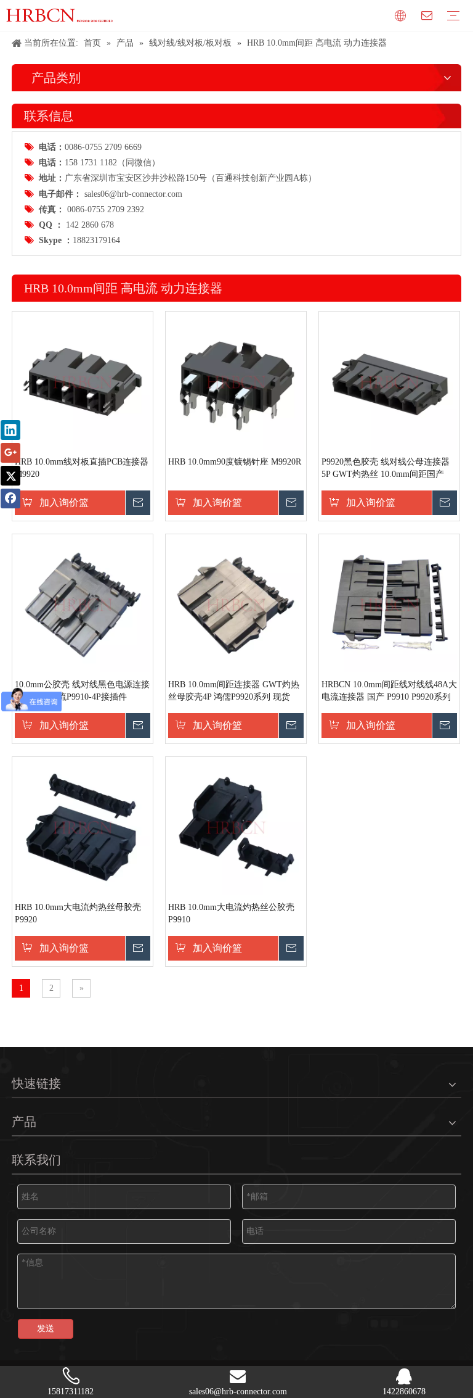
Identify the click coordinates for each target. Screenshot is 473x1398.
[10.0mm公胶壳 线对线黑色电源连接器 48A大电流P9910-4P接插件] (82, 604)
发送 (45, 1328)
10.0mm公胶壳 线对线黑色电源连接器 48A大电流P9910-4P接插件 (82, 690)
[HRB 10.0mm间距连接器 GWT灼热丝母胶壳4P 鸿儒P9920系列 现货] (236, 604)
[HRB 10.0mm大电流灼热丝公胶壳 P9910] (236, 827)
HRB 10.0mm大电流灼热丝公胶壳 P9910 (231, 913)
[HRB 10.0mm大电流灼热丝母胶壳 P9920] (82, 827)
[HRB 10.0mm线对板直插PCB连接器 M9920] (82, 381)
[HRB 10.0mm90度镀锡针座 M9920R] (236, 381)
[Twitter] (10, 476)
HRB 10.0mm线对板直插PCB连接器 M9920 (81, 468)
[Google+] (10, 453)
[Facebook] (10, 498)
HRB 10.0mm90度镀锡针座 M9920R (234, 461)
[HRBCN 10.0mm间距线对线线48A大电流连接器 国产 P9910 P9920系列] (389, 604)
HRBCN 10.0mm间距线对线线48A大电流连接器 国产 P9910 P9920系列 (389, 690)
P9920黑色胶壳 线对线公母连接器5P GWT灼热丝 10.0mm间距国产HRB (385, 469)
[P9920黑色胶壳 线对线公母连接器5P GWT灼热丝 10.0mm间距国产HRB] (389, 381)
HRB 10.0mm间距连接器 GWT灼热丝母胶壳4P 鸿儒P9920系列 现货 (233, 690)
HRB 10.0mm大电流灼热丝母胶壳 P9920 (78, 913)
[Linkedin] (10, 430)
